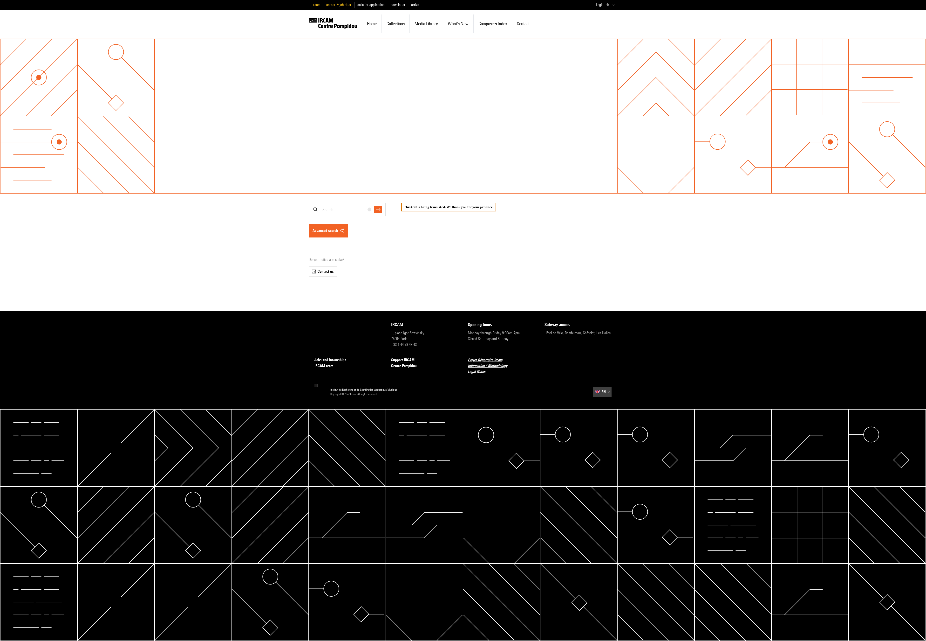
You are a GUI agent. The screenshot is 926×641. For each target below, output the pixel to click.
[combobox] (347, 209)
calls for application (371, 4)
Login (600, 4)
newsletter (397, 4)
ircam (316, 4)
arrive (415, 4)
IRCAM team (323, 365)
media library (426, 23)
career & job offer (338, 4)
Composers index (492, 23)
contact (523, 23)
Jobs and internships (330, 360)
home (372, 23)
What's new (458, 23)
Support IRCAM (403, 360)
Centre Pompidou (404, 365)
